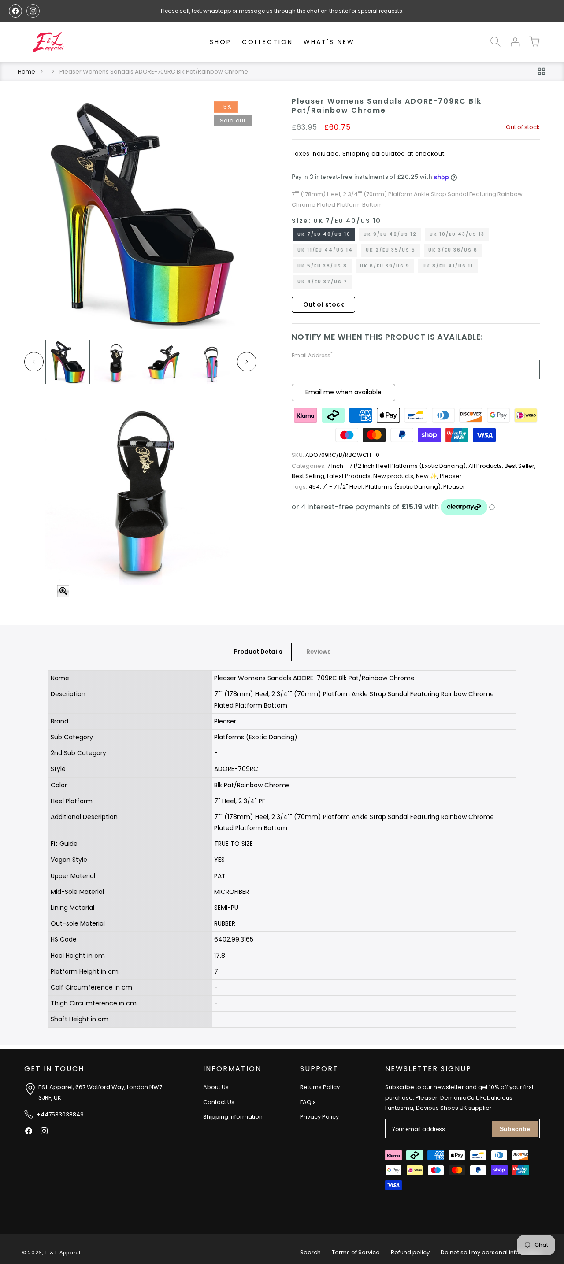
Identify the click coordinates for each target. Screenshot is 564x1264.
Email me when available (343, 392)
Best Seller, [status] (520, 466)
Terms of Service (356, 1252)
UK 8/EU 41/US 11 (450, 267)
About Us (216, 1087)
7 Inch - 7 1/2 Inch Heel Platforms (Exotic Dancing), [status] (380, 466)
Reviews (318, 652)
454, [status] (307, 486)
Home (26, 71)
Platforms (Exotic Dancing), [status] (404, 486)
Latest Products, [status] (350, 476)
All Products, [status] (486, 466)
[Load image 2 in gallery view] (115, 362)
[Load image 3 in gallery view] (164, 362)
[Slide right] (246, 361)
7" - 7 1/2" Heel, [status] (344, 486)
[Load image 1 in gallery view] (67, 362)
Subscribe (515, 1128)
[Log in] (514, 42)
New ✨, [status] (428, 476)
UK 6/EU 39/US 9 (387, 267)
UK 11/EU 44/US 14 (327, 251)
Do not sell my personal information (491, 1252)
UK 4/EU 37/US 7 (324, 283)
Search (310, 1252)
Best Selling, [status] (309, 476)
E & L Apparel (63, 1252)
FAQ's (308, 1102)
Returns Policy (320, 1087)
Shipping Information (233, 1117)
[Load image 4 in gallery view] (212, 362)
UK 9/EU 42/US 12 (392, 235)
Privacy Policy (319, 1117)
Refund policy (410, 1252)
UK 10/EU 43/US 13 (459, 235)
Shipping (356, 153)
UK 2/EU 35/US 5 (393, 251)
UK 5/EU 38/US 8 (324, 267)
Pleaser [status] (451, 476)
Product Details (258, 652)
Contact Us (218, 1102)
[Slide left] (34, 361)
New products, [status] (394, 476)
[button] (495, 42)
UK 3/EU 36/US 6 (455, 251)
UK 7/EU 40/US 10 (326, 235)
